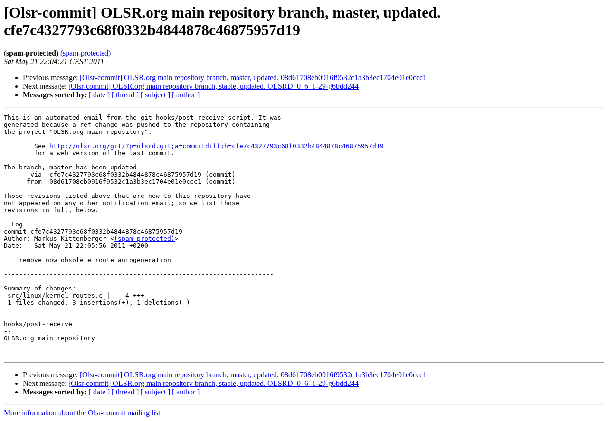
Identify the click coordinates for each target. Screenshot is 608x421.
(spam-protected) (85, 53)
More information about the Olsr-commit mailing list (82, 413)
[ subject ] (155, 95)
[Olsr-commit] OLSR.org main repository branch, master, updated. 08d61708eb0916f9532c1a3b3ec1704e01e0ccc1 (253, 78)
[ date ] (99, 95)
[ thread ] (125, 95)
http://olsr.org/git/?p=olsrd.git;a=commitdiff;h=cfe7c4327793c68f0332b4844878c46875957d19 (216, 146)
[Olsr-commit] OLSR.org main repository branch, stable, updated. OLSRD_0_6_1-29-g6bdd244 (213, 86)
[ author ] (186, 95)
